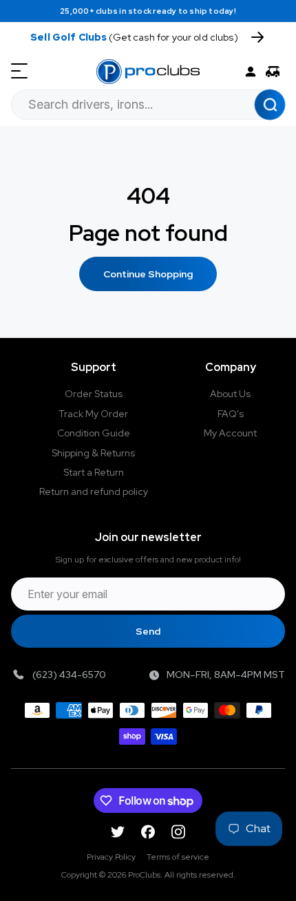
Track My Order (93, 413)
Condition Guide (93, 433)
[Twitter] (118, 831)
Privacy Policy (111, 856)
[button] (275, 71)
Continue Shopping (148, 274)
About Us (230, 394)
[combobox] (148, 104)
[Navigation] (19, 71)
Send (148, 631)
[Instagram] (178, 831)
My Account (230, 433)
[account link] (250, 71)
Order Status (94, 394)
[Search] (270, 104)
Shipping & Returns (93, 453)
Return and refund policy (93, 491)
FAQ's (231, 413)
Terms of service (178, 856)
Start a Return (93, 472)
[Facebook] (148, 831)
